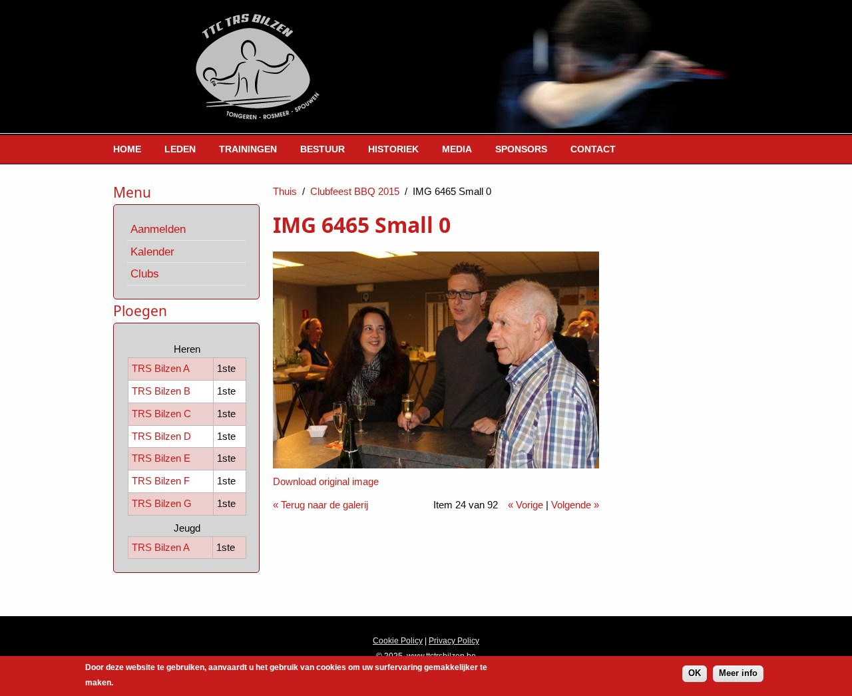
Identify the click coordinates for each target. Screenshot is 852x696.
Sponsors (521, 149)
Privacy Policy (454, 640)
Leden (180, 149)
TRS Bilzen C (161, 413)
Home (127, 149)
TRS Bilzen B (161, 391)
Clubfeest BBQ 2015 (354, 191)
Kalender (152, 251)
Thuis (285, 191)
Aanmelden (158, 229)
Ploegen (140, 310)
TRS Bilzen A (161, 368)
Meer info (738, 673)
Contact (593, 149)
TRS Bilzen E (161, 458)
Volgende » (575, 504)
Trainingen (248, 149)
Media (457, 149)
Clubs (144, 273)
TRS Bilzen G (162, 503)
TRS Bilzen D (161, 436)
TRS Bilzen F (161, 480)
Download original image (326, 481)
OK (694, 673)
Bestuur (322, 149)
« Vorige (525, 504)
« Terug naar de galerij (320, 504)
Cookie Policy (398, 640)
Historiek (393, 149)
